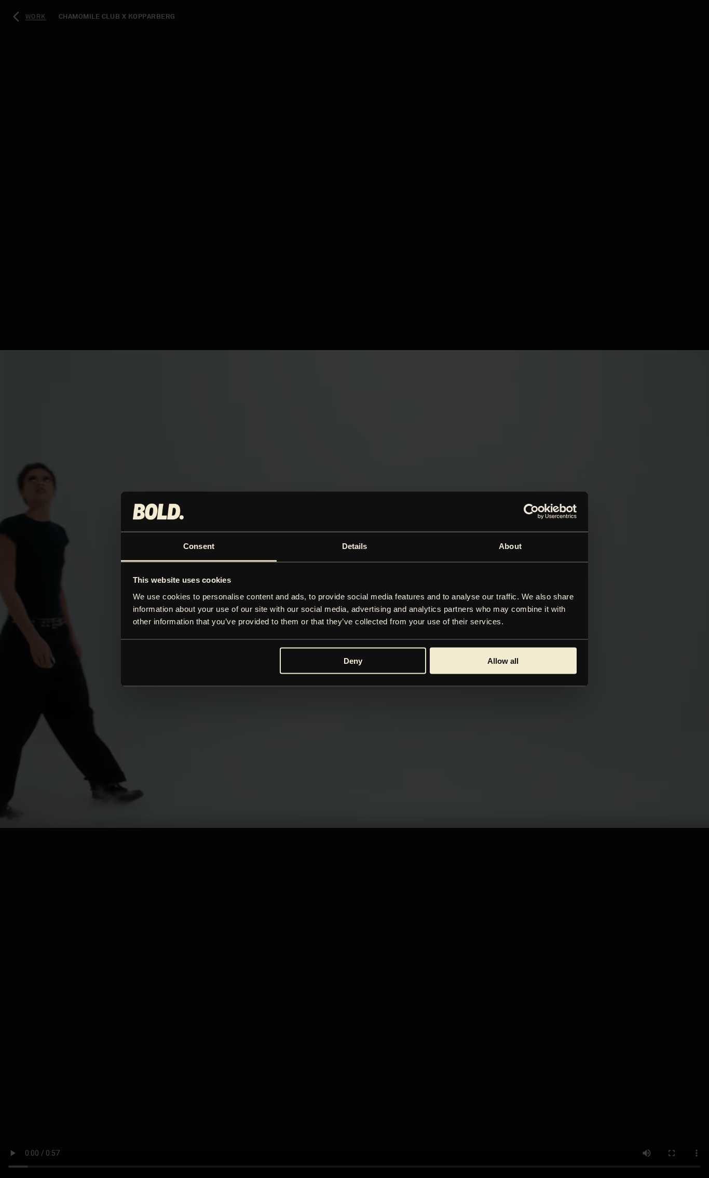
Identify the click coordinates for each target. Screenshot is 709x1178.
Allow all (503, 661)
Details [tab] (354, 545)
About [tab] (510, 545)
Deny (353, 661)
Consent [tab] (198, 545)
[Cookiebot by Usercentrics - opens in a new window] (531, 511)
